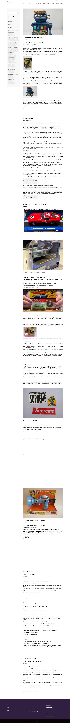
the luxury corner (15, 47)
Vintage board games (11, 72)
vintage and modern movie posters (32, 367)
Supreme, (34, 153)
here (30, 120)
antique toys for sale (15, 30)
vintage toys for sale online (11, 82)
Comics (9, 19)
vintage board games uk (11, 74)
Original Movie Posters (11, 21)
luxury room (44, 153)
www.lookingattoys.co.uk (55, 529)
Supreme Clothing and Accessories (48, 170)
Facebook (45, 187)
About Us (57, 3)
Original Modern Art (30, 160)
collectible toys (38, 153)
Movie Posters (52, 3)
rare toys (33, 154)
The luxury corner (26, 185)
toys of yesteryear (10, 54)
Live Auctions (27, 3)
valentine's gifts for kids (11, 64)
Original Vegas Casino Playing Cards (32, 661)
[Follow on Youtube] (51, 716)
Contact (61, 3)
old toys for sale (16, 40)
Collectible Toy (42, 367)
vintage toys (16, 74)
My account (57, 0)
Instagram (40, 187)
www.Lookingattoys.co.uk (36, 287)
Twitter (37, 187)
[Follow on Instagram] (53, 716)
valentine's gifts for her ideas (11, 57)
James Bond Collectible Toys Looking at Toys (35, 606)
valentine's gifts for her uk (11, 59)
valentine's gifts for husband (11, 62)
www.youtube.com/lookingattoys (28, 594)
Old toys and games (10, 40)
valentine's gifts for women (11, 69)
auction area (36, 176)
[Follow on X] (49, 716)
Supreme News (10, 47)
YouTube (34, 187)
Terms (8, 707)
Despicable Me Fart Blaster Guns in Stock (34, 520)
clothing (36, 154)
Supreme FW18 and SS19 (30, 421)
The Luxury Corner (45, 3)
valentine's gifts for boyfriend (12, 55)
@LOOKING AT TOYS (29, 280)
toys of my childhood (11, 52)
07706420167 (49, 705)
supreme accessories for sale (11, 45)
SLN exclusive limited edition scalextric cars (34, 204)
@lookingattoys (10, 30)
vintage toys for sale (10, 77)
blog (54, 190)
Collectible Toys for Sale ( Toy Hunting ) (33, 37)
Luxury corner (33, 156)
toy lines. (58, 367)
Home (24, 3)
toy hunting (9, 50)
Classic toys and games (11, 32)
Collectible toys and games (11, 35)
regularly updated (57, 187)
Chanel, (59, 159)
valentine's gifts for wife (11, 67)
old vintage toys (10, 42)
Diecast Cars (9, 37)
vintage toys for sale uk (11, 79)
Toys (12, 50)
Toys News (16, 50)
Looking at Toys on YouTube (30, 574)
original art (40, 156)
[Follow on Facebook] (47, 716)
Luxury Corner (26, 159)
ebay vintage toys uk (15, 37)
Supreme (39, 3)
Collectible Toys (34, 3)
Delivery (8, 710)
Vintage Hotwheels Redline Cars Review (34, 272)
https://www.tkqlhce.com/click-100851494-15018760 (32, 438)
